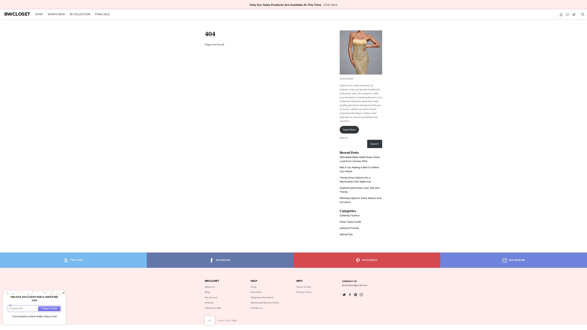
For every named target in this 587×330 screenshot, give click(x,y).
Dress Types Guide (350, 221)
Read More (349, 129)
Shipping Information (262, 297)
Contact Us (256, 308)
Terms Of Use (303, 287)
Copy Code (49, 308)
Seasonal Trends (349, 228)
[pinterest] (355, 294)
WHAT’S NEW (56, 14)
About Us (210, 287)
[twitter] (344, 294)
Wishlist (209, 302)
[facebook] (350, 294)
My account (211, 297)
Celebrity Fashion (350, 215)
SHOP (39, 14)
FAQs (253, 287)
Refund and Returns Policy (265, 302)
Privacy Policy (304, 292)
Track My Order (213, 308)
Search (344, 137)
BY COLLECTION (80, 14)
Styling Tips (346, 234)
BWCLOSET (225, 320)
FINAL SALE (102, 14)
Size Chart (256, 292)
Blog (207, 292)
